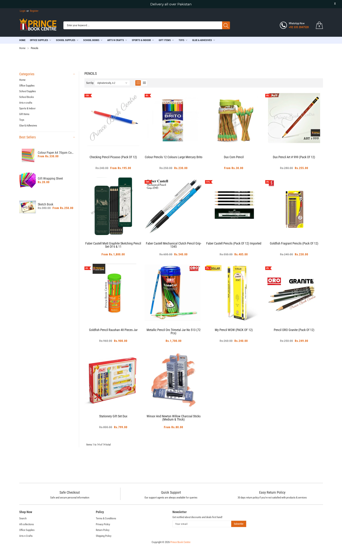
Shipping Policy (103, 536)
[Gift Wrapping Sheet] (27, 181)
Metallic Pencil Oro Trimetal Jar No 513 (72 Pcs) (174, 331)
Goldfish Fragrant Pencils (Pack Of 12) (294, 243)
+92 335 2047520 (299, 27)
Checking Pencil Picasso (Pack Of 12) (113, 157)
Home (22, 40)
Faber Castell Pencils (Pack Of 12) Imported (233, 243)
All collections (26, 524)
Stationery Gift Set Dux (113, 416)
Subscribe (238, 523)
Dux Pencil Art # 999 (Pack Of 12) (294, 157)
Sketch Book (45, 204)
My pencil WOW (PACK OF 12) (234, 330)
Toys (181, 40)
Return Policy (102, 530)
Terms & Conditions (106, 518)
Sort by (90, 83)
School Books (91, 40)
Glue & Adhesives (202, 40)
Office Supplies (39, 40)
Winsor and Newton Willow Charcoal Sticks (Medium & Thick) (174, 418)
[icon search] (226, 25)
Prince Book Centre (180, 542)
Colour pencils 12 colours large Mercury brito (173, 157)
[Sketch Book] (27, 207)
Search (23, 518)
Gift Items (165, 40)
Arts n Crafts (26, 536)
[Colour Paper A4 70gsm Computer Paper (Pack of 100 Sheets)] (27, 155)
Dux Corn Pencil (234, 157)
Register (32, 10)
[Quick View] (117, 138)
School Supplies (65, 40)
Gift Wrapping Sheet (50, 178)
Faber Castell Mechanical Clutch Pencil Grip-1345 (173, 245)
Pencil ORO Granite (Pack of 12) (294, 330)
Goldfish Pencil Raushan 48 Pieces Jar (113, 330)
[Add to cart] (108, 141)
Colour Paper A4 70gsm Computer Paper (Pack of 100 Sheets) (56, 152)
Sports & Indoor (141, 40)
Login (22, 10)
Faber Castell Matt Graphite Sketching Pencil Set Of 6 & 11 (113, 245)
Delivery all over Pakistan (171, 4)
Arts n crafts (115, 40)
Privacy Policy (103, 524)
